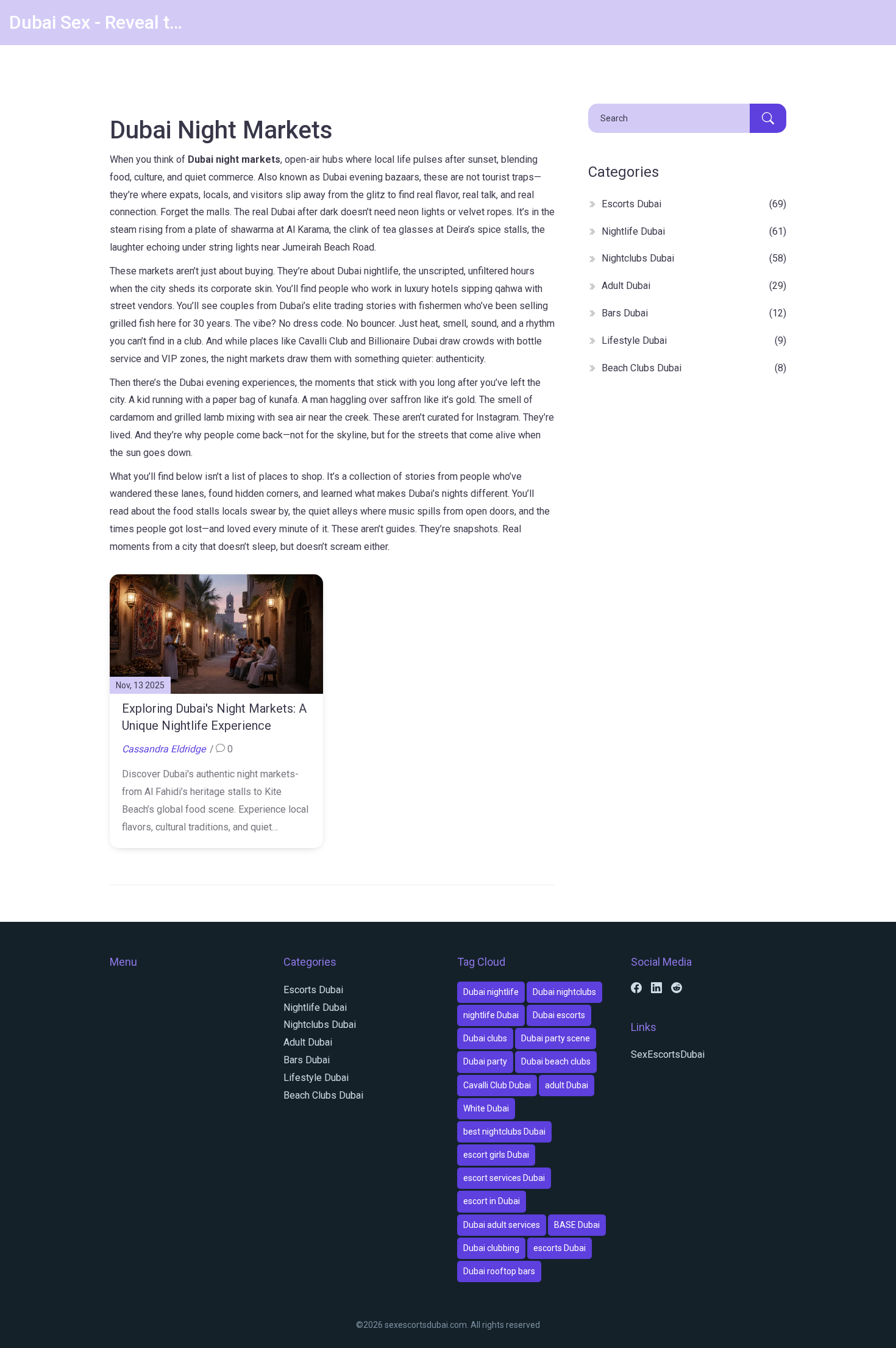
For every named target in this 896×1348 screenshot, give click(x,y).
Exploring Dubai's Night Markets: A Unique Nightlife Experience (214, 717)
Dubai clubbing (491, 1248)
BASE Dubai (577, 1225)
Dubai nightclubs (564, 992)
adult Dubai (566, 1085)
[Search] (768, 118)
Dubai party (485, 1061)
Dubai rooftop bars (499, 1271)
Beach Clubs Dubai (694, 368)
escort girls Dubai (496, 1155)
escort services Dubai (504, 1178)
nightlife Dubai (491, 1015)
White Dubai (486, 1108)
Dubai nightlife (491, 992)
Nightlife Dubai (694, 231)
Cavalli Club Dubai (497, 1085)
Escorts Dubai (694, 204)
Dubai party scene (555, 1038)
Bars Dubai (694, 313)
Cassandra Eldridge (163, 749)
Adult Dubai (694, 285)
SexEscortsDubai (668, 1054)
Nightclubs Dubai (694, 258)
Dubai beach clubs (556, 1061)
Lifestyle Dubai (694, 340)
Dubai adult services (501, 1225)
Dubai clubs (485, 1038)
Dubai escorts (559, 1015)
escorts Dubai (559, 1248)
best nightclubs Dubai (504, 1131)
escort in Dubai (491, 1201)
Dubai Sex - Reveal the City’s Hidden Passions (100, 22)
